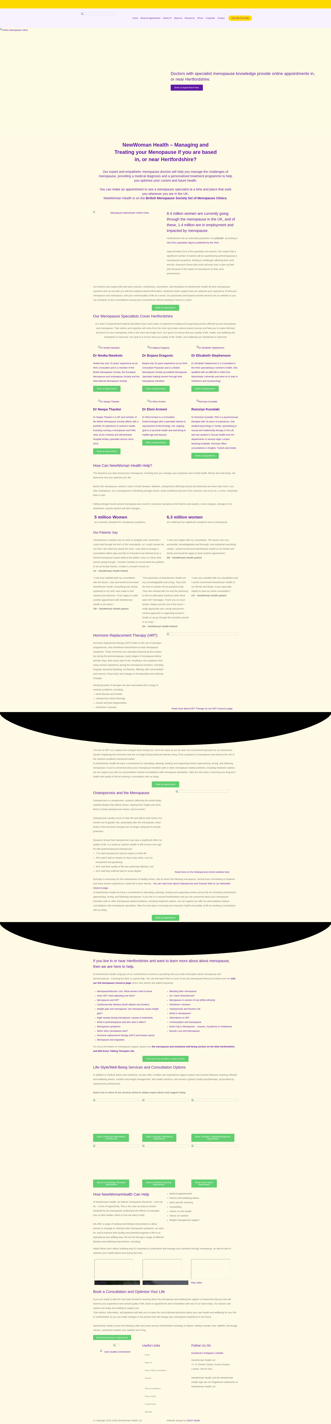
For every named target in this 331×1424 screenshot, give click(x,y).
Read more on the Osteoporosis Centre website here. (202, 872)
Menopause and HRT (108, 1000)
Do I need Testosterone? (182, 995)
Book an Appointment (150, 18)
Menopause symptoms (108, 1026)
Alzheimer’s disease (179, 1004)
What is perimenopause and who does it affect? (121, 1022)
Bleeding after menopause (183, 991)
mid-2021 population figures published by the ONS (193, 242)
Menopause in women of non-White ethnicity (192, 1000)
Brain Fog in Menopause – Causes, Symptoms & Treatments (200, 1026)
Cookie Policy (150, 1404)
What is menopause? (180, 1013)
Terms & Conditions (153, 1388)
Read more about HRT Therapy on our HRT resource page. (202, 708)
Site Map (148, 1412)
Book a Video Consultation (155, 1370)
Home (135, 18)
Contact (221, 18)
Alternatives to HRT (179, 1017)
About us (178, 18)
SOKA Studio (193, 1420)
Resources (190, 18)
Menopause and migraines (110, 1039)
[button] (117, 1282)
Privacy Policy (150, 1396)
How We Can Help (240, 18)
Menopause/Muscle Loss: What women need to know (124, 991)
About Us (148, 1363)
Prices (200, 18)
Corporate (210, 18)
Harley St (167, 18)
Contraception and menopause (185, 1022)
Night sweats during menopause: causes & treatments (125, 1017)
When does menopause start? (112, 1031)
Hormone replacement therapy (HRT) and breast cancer (126, 1035)
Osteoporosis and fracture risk (184, 1009)
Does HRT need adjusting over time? (116, 995)
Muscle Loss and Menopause (184, 1031)
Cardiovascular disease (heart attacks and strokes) (123, 1004)
